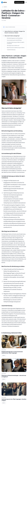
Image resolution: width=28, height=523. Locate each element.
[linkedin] (4, 518)
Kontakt (5, 423)
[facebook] (2, 518)
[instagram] (7, 518)
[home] (4, 2)
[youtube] (10, 518)
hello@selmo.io (5, 512)
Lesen (3, 355)
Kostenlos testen (19, 2)
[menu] (26, 2)
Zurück (5, 6)
